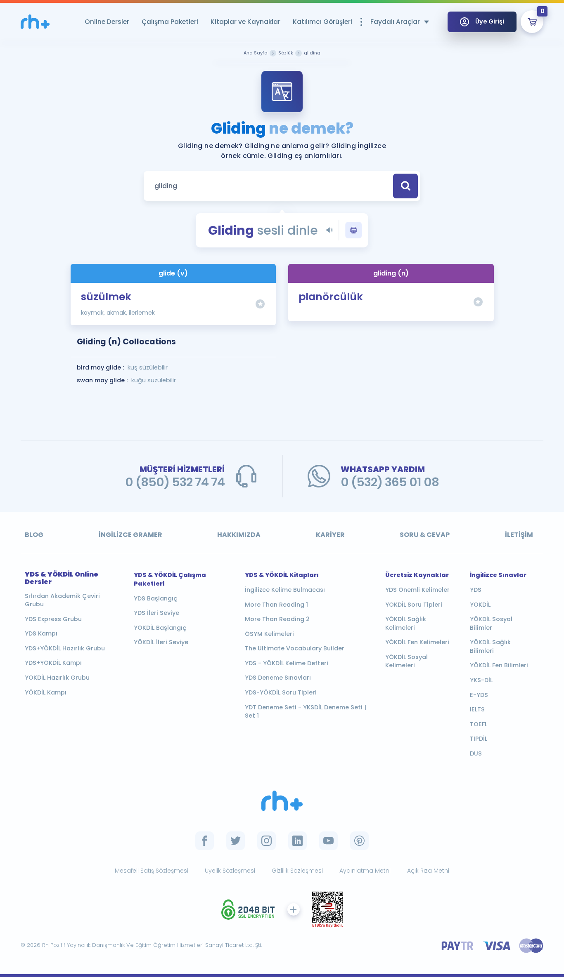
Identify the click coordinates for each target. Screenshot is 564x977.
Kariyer (330, 534)
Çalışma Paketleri (170, 21)
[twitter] (235, 840)
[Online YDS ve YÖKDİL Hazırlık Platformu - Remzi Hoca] (282, 801)
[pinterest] (359, 840)
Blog (34, 534)
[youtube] (328, 840)
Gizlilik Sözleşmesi (297, 870)
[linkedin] (297, 840)
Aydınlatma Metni (365, 870)
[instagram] (266, 840)
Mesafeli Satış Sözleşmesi (151, 870)
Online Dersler (107, 21)
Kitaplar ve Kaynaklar (245, 21)
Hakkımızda (239, 534)
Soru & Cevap (425, 534)
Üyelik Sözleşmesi (230, 870)
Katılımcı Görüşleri (322, 21)
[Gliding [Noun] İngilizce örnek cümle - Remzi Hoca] (35, 21)
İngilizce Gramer (130, 534)
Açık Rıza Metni (428, 870)
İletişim (519, 534)
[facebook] (204, 840)
